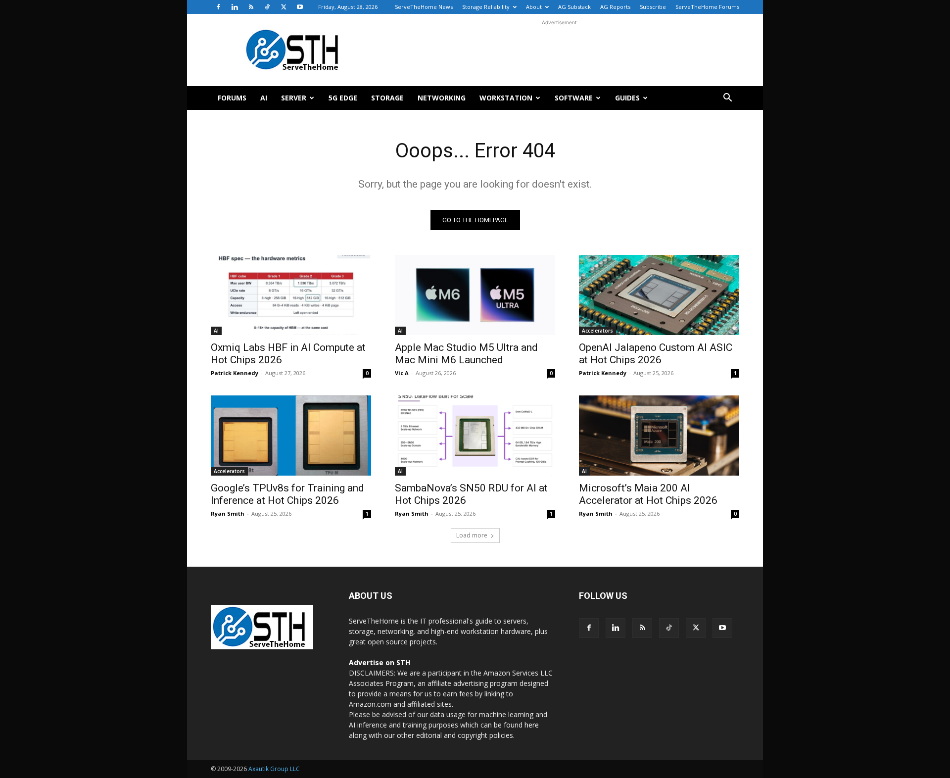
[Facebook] (218, 7)
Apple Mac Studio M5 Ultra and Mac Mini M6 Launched (466, 353)
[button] (727, 98)
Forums (232, 97)
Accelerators (597, 330)
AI (263, 97)
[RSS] (250, 7)
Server (293, 97)
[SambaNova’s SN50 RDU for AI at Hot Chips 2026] (475, 435)
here (531, 724)
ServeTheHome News (424, 6)
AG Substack (574, 6)
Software (574, 97)
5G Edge (343, 97)
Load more (471, 535)
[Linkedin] (234, 7)
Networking (442, 97)
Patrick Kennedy (234, 373)
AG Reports (615, 6)
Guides (627, 97)
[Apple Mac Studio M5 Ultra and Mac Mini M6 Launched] (475, 295)
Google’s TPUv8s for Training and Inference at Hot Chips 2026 (287, 494)
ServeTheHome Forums (707, 6)
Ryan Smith (227, 513)
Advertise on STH (379, 662)
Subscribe (653, 6)
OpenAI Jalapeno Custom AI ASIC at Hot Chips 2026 (655, 353)
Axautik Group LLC (274, 769)
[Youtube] (299, 7)
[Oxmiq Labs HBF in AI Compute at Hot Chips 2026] (291, 295)
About (534, 6)
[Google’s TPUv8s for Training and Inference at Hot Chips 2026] (291, 435)
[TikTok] (267, 7)
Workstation (505, 97)
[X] (283, 7)
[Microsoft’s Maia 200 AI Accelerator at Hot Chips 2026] (659, 435)
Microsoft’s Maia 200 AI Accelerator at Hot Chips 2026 (648, 494)
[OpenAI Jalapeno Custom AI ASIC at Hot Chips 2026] (659, 295)
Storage (387, 97)
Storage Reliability (486, 6)
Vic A (402, 373)
